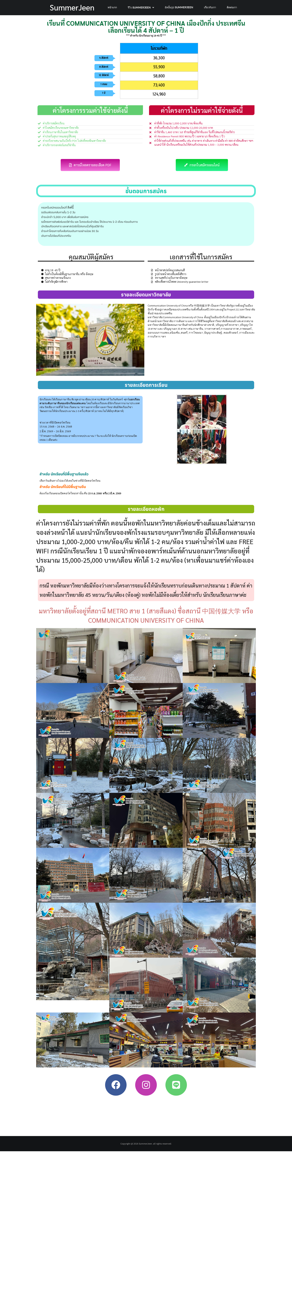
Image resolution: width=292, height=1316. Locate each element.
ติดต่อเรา (232, 7)
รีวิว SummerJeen (139, 7)
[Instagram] (146, 1085)
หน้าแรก (112, 7)
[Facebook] (116, 1085)
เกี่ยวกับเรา (210, 7)
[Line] (176, 1085)
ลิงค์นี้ (71, 207)
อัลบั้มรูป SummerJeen (179, 7)
